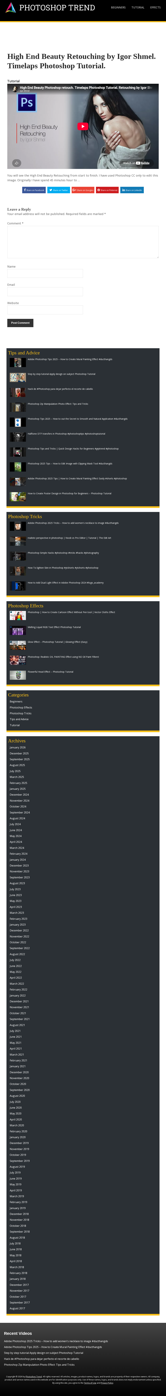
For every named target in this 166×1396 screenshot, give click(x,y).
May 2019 (15, 1184)
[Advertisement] (83, 32)
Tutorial (137, 7)
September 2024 (20, 812)
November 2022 (19, 936)
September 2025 (20, 759)
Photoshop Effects (21, 707)
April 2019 (16, 1190)
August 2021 (17, 1025)
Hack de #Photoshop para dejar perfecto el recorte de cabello (41, 1359)
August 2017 (17, 1308)
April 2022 (16, 977)
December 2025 (19, 753)
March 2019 (17, 1196)
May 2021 (15, 1043)
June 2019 (16, 1178)
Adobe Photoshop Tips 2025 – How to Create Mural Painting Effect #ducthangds (53, 1347)
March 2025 (17, 777)
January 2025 (18, 789)
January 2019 (18, 1208)
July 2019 (15, 1172)
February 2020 (18, 1131)
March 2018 (17, 1267)
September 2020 (20, 1090)
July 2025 (15, 771)
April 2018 (16, 1261)
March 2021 (17, 1054)
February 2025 (18, 783)
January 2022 (18, 995)
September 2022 (20, 948)
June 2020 (16, 1107)
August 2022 (17, 954)
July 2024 (15, 824)
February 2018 (18, 1273)
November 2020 (19, 1078)
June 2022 (16, 966)
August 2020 (17, 1096)
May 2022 (15, 972)
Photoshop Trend (34, 1376)
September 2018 (20, 1231)
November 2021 (19, 1007)
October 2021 (18, 1013)
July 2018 (15, 1243)
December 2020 (19, 1072)
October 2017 (18, 1296)
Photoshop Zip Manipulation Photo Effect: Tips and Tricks (39, 1364)
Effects (155, 7)
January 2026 (18, 747)
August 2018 (17, 1237)
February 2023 (18, 919)
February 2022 (18, 989)
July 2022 (15, 960)
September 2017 (20, 1302)
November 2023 (19, 871)
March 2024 (17, 848)
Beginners (118, 7)
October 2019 (18, 1155)
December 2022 (19, 930)
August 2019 (17, 1166)
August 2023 (17, 883)
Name (11, 266)
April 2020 (16, 1119)
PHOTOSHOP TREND (57, 7)
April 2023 (16, 907)
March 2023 (17, 913)
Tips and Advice (19, 719)
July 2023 (15, 889)
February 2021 (18, 1060)
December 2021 (19, 1001)
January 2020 (18, 1137)
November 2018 (19, 1220)
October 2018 (18, 1226)
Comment (15, 223)
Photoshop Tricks (20, 713)
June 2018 (16, 1249)
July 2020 (15, 1102)
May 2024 (15, 836)
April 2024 (16, 842)
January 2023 (18, 924)
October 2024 (18, 806)
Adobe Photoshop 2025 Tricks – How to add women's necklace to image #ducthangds (56, 1341)
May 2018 (15, 1255)
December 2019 (19, 1143)
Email (11, 285)
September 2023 (20, 877)
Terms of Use (90, 1383)
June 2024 (16, 830)
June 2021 (16, 1037)
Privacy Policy (107, 1383)
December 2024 (19, 794)
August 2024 (17, 818)
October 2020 (18, 1084)
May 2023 (15, 901)
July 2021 (15, 1031)
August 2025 (17, 765)
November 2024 (19, 800)
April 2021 (16, 1048)
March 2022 (17, 983)
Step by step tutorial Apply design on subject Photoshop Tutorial (43, 1353)
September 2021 (20, 1019)
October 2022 (18, 942)
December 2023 (19, 865)
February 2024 (18, 853)
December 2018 (19, 1214)
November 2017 (19, 1290)
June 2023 (16, 895)
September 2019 (20, 1161)
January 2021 (18, 1066)
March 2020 (17, 1125)
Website (13, 303)
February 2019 (18, 1202)
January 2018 (18, 1279)
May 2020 (15, 1113)
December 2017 (19, 1285)
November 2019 (19, 1149)
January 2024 (18, 859)
